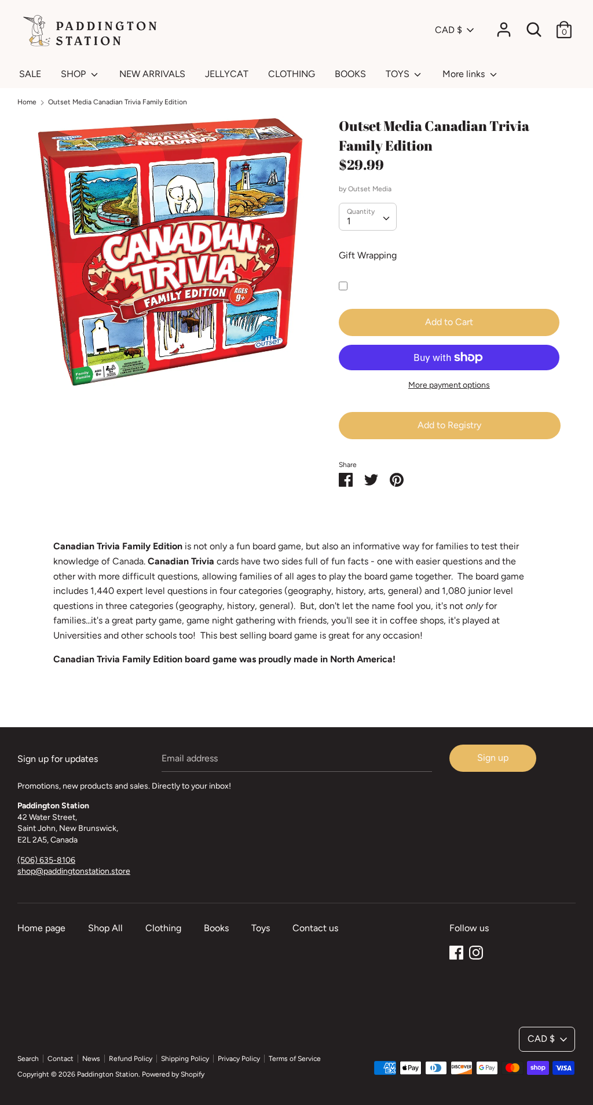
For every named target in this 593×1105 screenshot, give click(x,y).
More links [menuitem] (464, 73)
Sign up (492, 757)
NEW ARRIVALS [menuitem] (152, 73)
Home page (41, 927)
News (91, 1059)
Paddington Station (107, 1074)
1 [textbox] (349, 221)
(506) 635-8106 (46, 860)
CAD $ (448, 29)
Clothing (163, 927)
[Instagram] (476, 951)
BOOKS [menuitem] (350, 73)
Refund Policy (130, 1059)
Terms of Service (295, 1059)
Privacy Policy (239, 1059)
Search (28, 1059)
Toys (260, 927)
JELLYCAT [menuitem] (226, 73)
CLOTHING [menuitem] (291, 73)
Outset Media (369, 189)
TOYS (399, 73)
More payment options (449, 385)
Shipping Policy (185, 1059)
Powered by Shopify (173, 1074)
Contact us (315, 927)
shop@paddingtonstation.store (73, 871)
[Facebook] (456, 951)
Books (216, 927)
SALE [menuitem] (30, 73)
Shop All (105, 927)
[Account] (503, 25)
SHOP (74, 73)
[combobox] (368, 217)
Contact (60, 1059)
